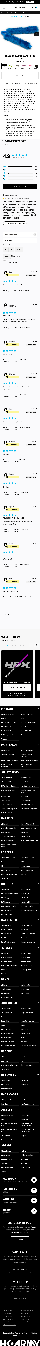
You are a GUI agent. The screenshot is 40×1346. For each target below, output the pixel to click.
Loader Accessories (27, 870)
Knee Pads (24, 1057)
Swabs (23, 1017)
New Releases (25, 1167)
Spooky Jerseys (26, 970)
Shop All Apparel (7, 1151)
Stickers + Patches (7, 1042)
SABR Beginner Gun (8, 735)
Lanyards (24, 1042)
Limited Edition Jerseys (9, 965)
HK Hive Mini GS (26, 731)
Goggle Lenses (6, 910)
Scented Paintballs (7, 754)
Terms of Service (26, 1322)
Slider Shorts (5, 1069)
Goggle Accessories (27, 1013)
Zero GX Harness (26, 925)
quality (18, 249)
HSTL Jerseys (25, 957)
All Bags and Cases (8, 1100)
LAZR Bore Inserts (7, 832)
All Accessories (6, 1008)
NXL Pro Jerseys (6, 957)
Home (2, 12)
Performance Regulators (29, 809)
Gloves (23, 1061)
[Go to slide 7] (23, 645)
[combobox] (20, 262)
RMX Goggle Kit (26, 889)
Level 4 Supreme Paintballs (7, 765)
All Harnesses (6, 925)
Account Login (7, 1310)
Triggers (4, 739)
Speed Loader (25, 866)
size (11, 249)
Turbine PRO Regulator (9, 809)
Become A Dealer (20, 1269)
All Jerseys (5, 953)
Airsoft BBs (5, 1119)
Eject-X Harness (7, 930)
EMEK (22, 718)
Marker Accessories (27, 735)
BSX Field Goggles (27, 906)
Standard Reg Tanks (28, 786)
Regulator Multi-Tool (27, 804)
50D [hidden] (9, 12)
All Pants (4, 985)
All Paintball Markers (8, 714)
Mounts (23, 1037)
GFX (2, 866)
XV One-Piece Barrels (8, 836)
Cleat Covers (25, 1029)
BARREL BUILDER (17, 688)
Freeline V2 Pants (7, 997)
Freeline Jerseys (26, 961)
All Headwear (6, 1080)
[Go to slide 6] (20, 645)
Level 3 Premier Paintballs (30, 760)
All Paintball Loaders (8, 858)
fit (6, 249)
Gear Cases (5, 1104)
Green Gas (24, 1119)
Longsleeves (25, 1163)
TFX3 (22, 862)
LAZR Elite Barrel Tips (28, 828)
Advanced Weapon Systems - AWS (27, 1130)
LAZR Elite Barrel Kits (8, 828)
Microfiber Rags (6, 914)
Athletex (4, 1172)
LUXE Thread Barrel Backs (30, 840)
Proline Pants (25, 985)
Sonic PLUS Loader (27, 858)
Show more (15, 256)
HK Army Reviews (8, 1322)
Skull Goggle (5, 898)
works (7, 256)
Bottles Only (5, 796)
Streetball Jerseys (7, 974)
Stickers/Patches (27, 1155)
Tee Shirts (24, 1159)
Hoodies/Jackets (7, 1167)
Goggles (23, 1136)
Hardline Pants (6, 993)
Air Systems (5, 1136)
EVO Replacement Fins (9, 874)
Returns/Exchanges (27, 1310)
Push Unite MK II (26, 902)
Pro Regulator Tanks (8, 790)
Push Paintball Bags (27, 1104)
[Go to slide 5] (18, 645)
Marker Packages (27, 714)
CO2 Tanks (24, 796)
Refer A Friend (20, 1299)
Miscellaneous (6, 1037)
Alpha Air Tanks (26, 782)
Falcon (3, 718)
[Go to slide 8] (26, 645)
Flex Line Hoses (6, 813)
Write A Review (20, 187)
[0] (36, 7)
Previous (3, 34)
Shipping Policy (25, 1316)
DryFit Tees (5, 970)
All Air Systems (6, 778)
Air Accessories (26, 800)
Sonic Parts (5, 878)
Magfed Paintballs (27, 750)
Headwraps (25, 1084)
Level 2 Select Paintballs (10, 760)
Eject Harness (6, 938)
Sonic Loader (5, 862)
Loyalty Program (8, 1319)
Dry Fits (23, 1151)
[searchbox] (18, 234)
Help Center (20, 1240)
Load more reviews (12, 615)
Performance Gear (7, 1140)
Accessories (25, 1140)
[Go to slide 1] (7, 645)
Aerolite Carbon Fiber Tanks (28, 791)
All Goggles (5, 889)
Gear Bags (24, 1100)
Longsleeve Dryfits (27, 965)
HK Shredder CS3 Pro (8, 722)
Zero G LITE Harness (28, 934)
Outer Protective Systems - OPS (26, 1124)
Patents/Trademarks (9, 1325)
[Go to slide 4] (15, 645)
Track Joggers (6, 989)
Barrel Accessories (7, 840)
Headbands (5, 1084)
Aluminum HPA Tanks (8, 782)
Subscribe (30, 2)
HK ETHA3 (24, 727)
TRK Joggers (25, 993)
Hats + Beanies (6, 1089)
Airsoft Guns (25, 1115)
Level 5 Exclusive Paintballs (26, 765)
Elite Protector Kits (8, 1046)
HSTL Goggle (25, 894)
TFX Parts (24, 874)
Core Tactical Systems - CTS (9, 1124)
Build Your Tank (26, 778)
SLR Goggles (25, 898)
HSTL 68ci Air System (8, 786)
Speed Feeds (6, 870)
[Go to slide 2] (10, 645)
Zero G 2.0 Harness (8, 942)
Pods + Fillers (5, 1021)
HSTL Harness (6, 934)
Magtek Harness (26, 938)
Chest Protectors (27, 1065)
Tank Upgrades (6, 804)
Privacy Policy (25, 1319)
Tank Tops (4, 1163)
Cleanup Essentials (7, 1033)
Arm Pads (4, 1061)
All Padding (5, 1057)
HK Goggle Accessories (29, 910)
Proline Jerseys (26, 953)
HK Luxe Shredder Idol (28, 722)
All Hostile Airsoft (7, 1115)
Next (36, 34)
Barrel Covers (25, 836)
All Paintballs (5, 750)
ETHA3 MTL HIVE (7, 731)
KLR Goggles (5, 902)
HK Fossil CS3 (6, 727)
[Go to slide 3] (12, 645)
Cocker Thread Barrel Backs (8, 846)
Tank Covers (5, 800)
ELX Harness (25, 930)
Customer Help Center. (20, 1232)
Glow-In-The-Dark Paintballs (27, 755)
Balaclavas (24, 1080)
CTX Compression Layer (9, 1065)
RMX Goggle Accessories (10, 894)
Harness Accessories (28, 942)
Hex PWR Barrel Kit (27, 824)
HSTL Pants (25, 989)
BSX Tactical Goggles (8, 906)
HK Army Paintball (8, 1313)
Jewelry (3, 1025)
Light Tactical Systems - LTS (9, 1130)
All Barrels (4, 824)
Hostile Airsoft (7, 1316)
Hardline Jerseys (7, 961)
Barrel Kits (24, 832)
